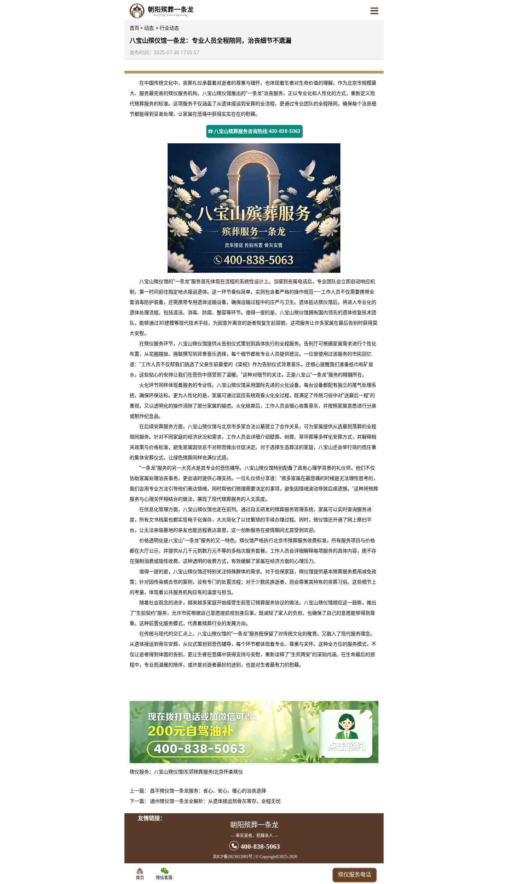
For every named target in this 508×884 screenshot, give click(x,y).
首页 (134, 28)
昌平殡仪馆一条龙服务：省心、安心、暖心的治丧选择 (208, 791)
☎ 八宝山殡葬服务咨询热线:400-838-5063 (254, 131)
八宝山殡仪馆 (216, 93)
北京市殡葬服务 (290, 540)
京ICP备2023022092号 (233, 856)
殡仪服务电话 (354, 874)
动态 (149, 28)
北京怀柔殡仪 (228, 772)
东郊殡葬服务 (198, 772)
